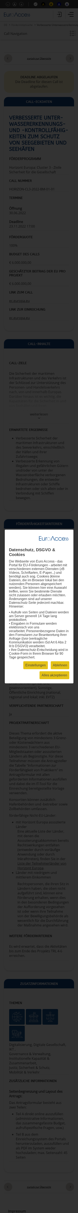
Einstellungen (35, 665)
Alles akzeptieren (54, 675)
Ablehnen (60, 665)
